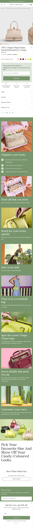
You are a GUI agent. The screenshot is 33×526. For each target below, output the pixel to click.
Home (2, 8)
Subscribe (16, 78)
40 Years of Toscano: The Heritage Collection (16, 1)
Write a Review (18, 479)
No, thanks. (16, 523)
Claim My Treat (16, 517)
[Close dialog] (31, 503)
